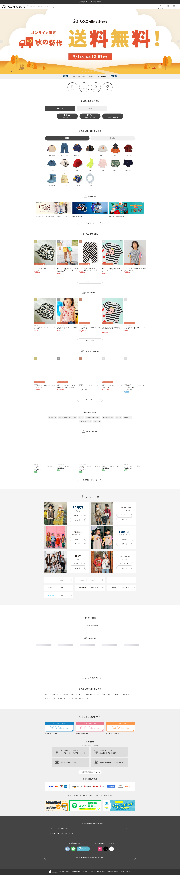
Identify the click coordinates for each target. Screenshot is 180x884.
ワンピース (73, 755)
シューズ (80, 755)
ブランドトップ (78, 515)
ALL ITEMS (96, 89)
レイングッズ (117, 755)
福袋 (61, 759)
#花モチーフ (97, 421)
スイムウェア (48, 759)
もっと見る (90, 223)
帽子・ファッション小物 (70, 759)
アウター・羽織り (63, 755)
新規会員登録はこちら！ (90, 833)
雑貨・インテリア (83, 759)
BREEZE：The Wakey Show (116, 216)
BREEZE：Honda (77, 216)
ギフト (56, 759)
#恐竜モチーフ (127, 417)
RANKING (84, 89)
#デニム (81, 417)
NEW (72, 89)
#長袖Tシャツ (52, 417)
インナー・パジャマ (101, 755)
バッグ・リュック (89, 755)
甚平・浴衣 (126, 755)
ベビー (110, 755)
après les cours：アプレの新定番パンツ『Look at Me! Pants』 (52, 216)
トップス (47, 755)
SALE (107, 89)
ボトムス (54, 755)
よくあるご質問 (108, 856)
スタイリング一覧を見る (90, 738)
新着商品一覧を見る (90, 480)
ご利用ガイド (98, 856)
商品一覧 (77, 520)
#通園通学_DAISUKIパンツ (92, 417)
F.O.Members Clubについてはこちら (90, 805)
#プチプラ (118, 417)
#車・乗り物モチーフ (85, 421)
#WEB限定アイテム (108, 417)
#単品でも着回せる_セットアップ (67, 417)
